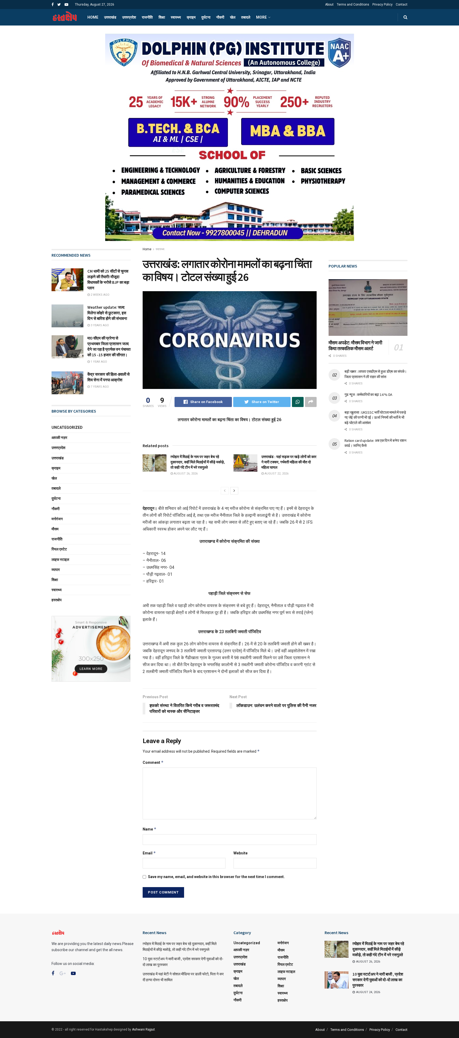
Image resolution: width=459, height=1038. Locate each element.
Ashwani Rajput (143, 1029)
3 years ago (99, 325)
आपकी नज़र (59, 437)
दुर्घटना (205, 17)
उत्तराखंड (110, 17)
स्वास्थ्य (176, 17)
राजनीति (147, 17)
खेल (232, 17)
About (329, 4)
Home (92, 17)
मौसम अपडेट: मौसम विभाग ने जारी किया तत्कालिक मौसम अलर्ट (355, 346)
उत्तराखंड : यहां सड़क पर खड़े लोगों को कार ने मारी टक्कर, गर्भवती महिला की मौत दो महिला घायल (288, 461)
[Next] (234, 490)
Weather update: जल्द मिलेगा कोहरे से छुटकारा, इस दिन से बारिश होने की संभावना (107, 313)
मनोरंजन (57, 519)
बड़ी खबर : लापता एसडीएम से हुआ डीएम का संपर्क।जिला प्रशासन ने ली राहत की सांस (376, 374)
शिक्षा (162, 17)
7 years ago (99, 386)
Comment (153, 762)
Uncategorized (67, 427)
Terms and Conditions (353, 4)
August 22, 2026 (276, 473)
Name (149, 829)
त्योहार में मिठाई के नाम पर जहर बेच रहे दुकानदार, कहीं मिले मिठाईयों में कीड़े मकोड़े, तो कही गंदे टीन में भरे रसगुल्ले (198, 461)
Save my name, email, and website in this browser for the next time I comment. (216, 877)
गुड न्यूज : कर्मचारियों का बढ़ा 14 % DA (368, 394)
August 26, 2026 (185, 473)
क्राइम (191, 17)
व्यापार (56, 569)
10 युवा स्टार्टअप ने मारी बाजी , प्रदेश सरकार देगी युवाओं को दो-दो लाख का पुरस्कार (377, 980)
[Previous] (225, 490)
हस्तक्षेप (57, 600)
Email (149, 852)
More (261, 17)
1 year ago (98, 361)
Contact (401, 4)
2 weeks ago (99, 294)
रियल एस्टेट (59, 549)
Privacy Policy (382, 4)
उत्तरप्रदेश (129, 17)
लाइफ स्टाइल (60, 559)
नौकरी (220, 17)
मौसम (55, 529)
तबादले (245, 17)
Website (240, 853)
